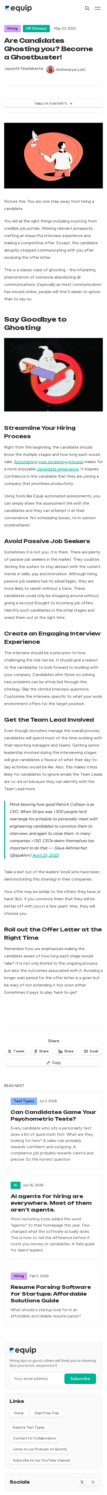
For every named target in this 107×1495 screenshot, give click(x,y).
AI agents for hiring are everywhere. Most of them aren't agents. (51, 1203)
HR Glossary (36, 28)
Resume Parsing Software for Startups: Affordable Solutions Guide (51, 1294)
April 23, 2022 (45, 855)
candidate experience (58, 468)
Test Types (24, 1101)
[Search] (87, 8)
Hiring (12, 28)
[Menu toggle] (97, 8)
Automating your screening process (48, 461)
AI (15, 1185)
